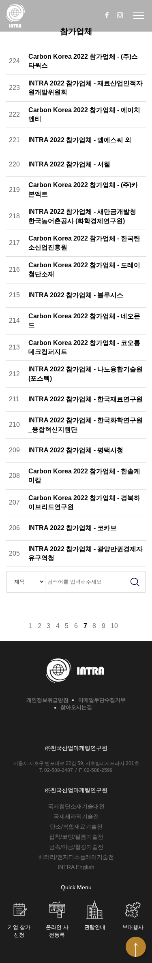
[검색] (135, 582)
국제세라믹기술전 (76, 816)
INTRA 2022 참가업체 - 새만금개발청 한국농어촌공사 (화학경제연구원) (82, 216)
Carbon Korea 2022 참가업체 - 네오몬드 (84, 320)
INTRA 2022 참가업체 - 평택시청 (75, 450)
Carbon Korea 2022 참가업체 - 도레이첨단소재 (84, 269)
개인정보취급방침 (47, 700)
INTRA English (76, 867)
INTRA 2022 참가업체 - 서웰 (69, 164)
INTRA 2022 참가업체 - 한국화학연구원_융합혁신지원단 (85, 424)
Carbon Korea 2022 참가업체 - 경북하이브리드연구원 (84, 502)
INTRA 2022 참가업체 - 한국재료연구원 (85, 399)
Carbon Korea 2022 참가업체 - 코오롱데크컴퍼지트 (84, 347)
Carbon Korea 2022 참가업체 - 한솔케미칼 (84, 476)
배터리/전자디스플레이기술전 (76, 857)
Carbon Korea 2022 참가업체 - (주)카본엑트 (83, 189)
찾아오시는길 (76, 707)
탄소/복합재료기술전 (76, 826)
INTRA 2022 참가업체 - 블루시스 (75, 295)
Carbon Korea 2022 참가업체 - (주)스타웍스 (83, 61)
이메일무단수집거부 (102, 700)
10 (114, 625)
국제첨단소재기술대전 (76, 806)
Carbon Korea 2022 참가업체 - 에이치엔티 (84, 114)
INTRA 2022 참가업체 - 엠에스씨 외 (79, 139)
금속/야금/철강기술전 (76, 847)
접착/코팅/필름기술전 (76, 836)
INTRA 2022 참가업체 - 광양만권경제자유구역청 (85, 553)
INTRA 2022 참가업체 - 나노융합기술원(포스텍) (85, 373)
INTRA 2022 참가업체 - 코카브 (72, 527)
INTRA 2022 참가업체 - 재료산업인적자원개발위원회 (85, 88)
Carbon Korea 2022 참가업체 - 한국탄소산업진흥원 (84, 243)
